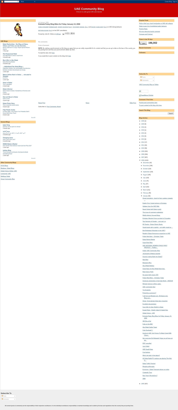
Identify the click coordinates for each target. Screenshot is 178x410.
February (146, 193)
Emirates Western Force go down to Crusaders (156, 218)
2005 (143, 383)
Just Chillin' (146, 346)
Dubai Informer (7, 89)
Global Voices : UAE (149, 313)
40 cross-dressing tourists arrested (149, 31)
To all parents (147, 290)
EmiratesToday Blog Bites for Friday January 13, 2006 (59, 24)
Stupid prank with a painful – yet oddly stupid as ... (158, 227)
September (146, 171)
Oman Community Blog (8, 179)
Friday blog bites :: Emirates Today (153, 236)
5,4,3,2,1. (5, 78)
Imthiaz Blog (7, 150)
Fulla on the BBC (148, 324)
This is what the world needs (11, 105)
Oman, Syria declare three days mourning (155, 301)
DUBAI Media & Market (10, 144)
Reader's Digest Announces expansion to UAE (156, 233)
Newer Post (41, 103)
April (144, 187)
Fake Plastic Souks (9, 110)
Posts (144, 77)
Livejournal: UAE (6, 173)
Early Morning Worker (9, 62)
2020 (143, 124)
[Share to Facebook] (72, 33)
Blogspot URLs (147, 263)
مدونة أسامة (6, 131)
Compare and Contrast (146, 34)
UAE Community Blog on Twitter (148, 84)
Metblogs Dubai (5, 176)
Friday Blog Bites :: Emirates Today (153, 278)
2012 (143, 142)
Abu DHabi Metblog (148, 266)
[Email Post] (63, 34)
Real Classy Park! (148, 272)
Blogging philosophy (149, 366)
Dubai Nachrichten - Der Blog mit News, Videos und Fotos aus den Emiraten (15, 45)
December (146, 162)
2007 (143, 157)
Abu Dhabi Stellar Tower (150, 327)
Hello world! (6, 98)
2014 (143, 136)
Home (87, 103)
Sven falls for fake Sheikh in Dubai (153, 307)
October (145, 168)
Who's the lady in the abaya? (151, 355)
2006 (143, 160)
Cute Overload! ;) (148, 330)
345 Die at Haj (147, 321)
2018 (143, 127)
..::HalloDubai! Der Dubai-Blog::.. (13, 66)
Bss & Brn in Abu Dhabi (10, 60)
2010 (143, 148)
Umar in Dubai (7, 82)
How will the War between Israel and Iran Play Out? (17, 145)
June (144, 181)
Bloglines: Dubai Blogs (7, 168)
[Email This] (66, 33)
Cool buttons (146, 352)
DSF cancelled (147, 343)
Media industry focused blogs (151, 215)
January (145, 196)
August (145, 174)
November (146, 165)
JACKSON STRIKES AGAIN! (151, 253)
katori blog (6, 125)
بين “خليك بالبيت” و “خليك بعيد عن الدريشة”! (14, 133)
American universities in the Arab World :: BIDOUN (158, 281)
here (53, 53)
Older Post (133, 103)
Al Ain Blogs (4, 165)
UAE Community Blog (89, 8)
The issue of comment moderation (153, 212)
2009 (143, 151)
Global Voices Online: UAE (9, 171)
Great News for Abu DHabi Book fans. (154, 269)
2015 (143, 133)
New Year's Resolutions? (150, 375)
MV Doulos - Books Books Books (153, 224)
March (145, 190)
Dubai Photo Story (9, 103)
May (144, 184)
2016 (143, 130)
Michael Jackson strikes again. (152, 284)
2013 (143, 139)
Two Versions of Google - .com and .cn (154, 221)
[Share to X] (70, 33)
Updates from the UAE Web (151, 206)
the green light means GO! (150, 275)
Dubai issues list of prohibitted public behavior (153, 26)
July (144, 177)
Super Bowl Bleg (147, 242)
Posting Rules (143, 29)
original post (53, 27)
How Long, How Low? (9, 139)
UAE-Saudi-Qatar (148, 349)
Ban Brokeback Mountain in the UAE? (154, 230)
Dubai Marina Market (149, 239)
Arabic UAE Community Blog (151, 250)
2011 (143, 145)
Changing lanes (8, 137)
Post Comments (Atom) (54, 106)
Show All (33, 117)
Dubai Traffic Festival (149, 363)
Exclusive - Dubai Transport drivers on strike (156, 369)
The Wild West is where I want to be (13, 55)
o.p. (70, 27)
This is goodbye (7, 84)
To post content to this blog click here (150, 105)
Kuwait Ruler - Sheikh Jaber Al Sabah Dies (155, 310)
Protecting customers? (149, 293)
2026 (143, 121)
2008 (143, 154)
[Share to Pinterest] (74, 33)
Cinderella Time (147, 372)
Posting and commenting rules (148, 102)
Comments (145, 80)
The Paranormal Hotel (10, 54)
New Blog (145, 259)
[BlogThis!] (68, 33)
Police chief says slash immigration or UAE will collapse (156, 23)
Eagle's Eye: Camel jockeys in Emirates (155, 203)
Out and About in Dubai (10, 97)
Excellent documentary (149, 304)
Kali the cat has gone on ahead (11, 126)
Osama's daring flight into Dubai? (152, 256)
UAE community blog (149, 287)
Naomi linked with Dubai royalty (152, 209)
